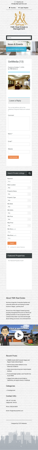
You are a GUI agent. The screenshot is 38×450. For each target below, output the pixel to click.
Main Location (11, 185)
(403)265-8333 (20, 33)
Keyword (10, 178)
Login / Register (24, 7)
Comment (11, 115)
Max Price (10, 222)
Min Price (10, 216)
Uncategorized (11, 390)
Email (10, 141)
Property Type (11, 197)
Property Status (12, 191)
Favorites (13, 7)
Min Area (11, 229)
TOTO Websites (22, 423)
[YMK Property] (19, 18)
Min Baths (10, 210)
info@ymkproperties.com (19, 3)
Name (10, 134)
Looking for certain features (17, 247)
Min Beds (10, 204)
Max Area (11, 235)
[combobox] (19, 187)
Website (10, 149)
